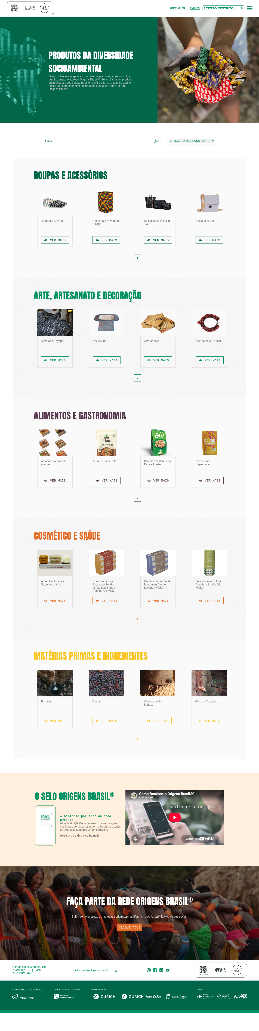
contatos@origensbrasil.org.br (97, 970)
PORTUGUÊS (177, 8)
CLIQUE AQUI (129, 927)
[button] (203, 100)
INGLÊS (195, 8)
